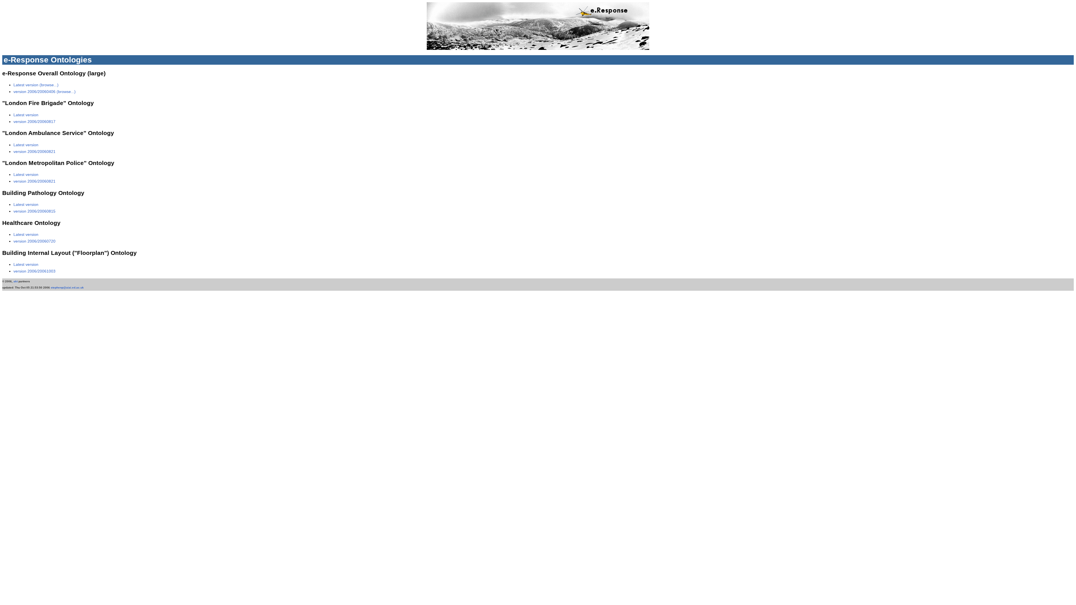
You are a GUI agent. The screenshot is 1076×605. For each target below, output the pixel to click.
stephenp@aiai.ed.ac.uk (67, 287)
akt (15, 281)
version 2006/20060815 (34, 211)
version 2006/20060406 (35, 91)
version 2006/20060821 (34, 151)
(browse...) (49, 85)
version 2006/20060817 (34, 121)
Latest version (26, 85)
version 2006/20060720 (34, 241)
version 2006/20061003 (34, 271)
